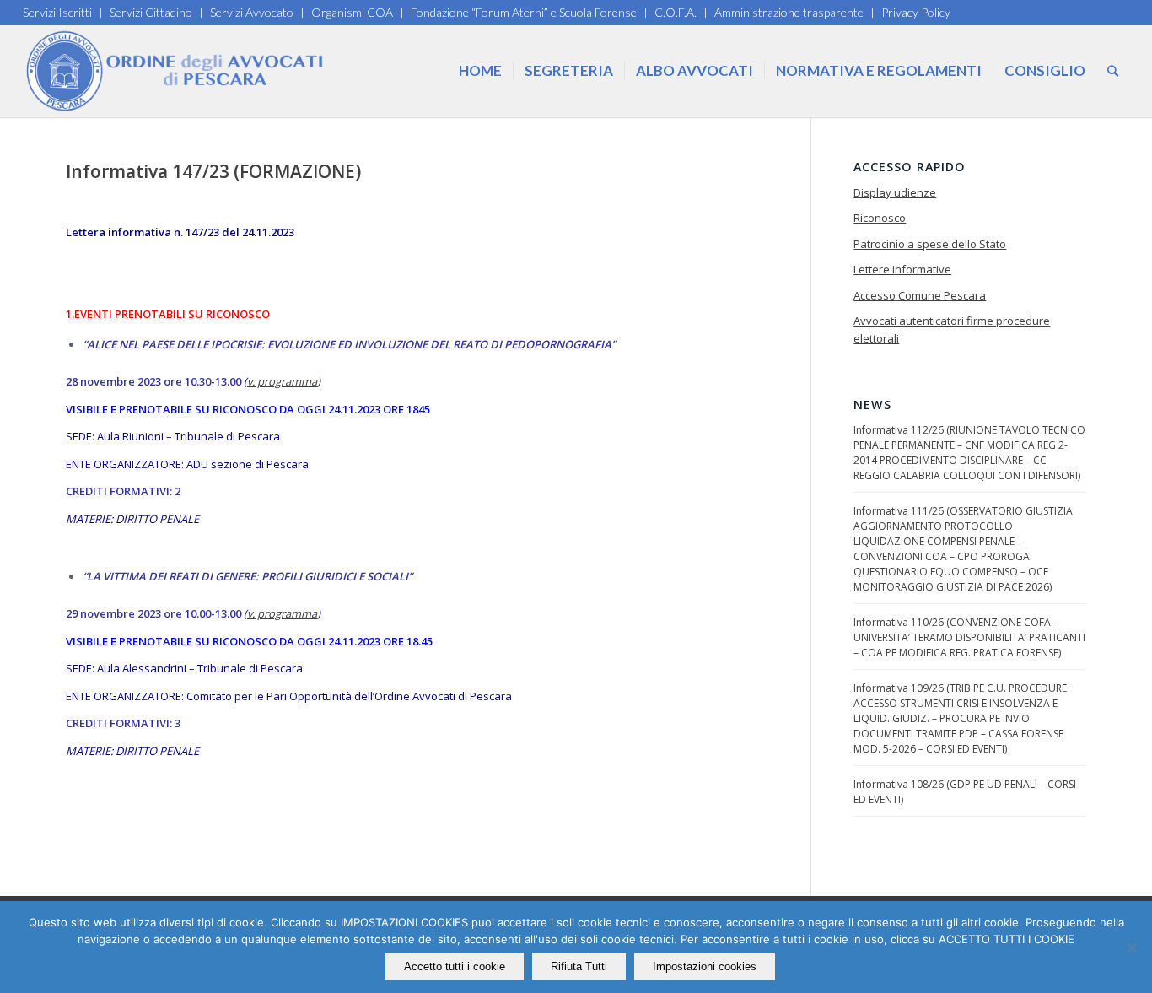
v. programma (282, 381)
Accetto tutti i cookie (454, 966)
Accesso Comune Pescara (919, 295)
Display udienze (894, 192)
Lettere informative (902, 269)
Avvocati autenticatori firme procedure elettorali (951, 329)
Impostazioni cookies (704, 966)
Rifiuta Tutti (579, 966)
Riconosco (879, 217)
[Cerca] (1112, 70)
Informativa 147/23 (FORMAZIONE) (213, 171)
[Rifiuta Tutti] (1130, 947)
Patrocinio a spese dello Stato (929, 243)
